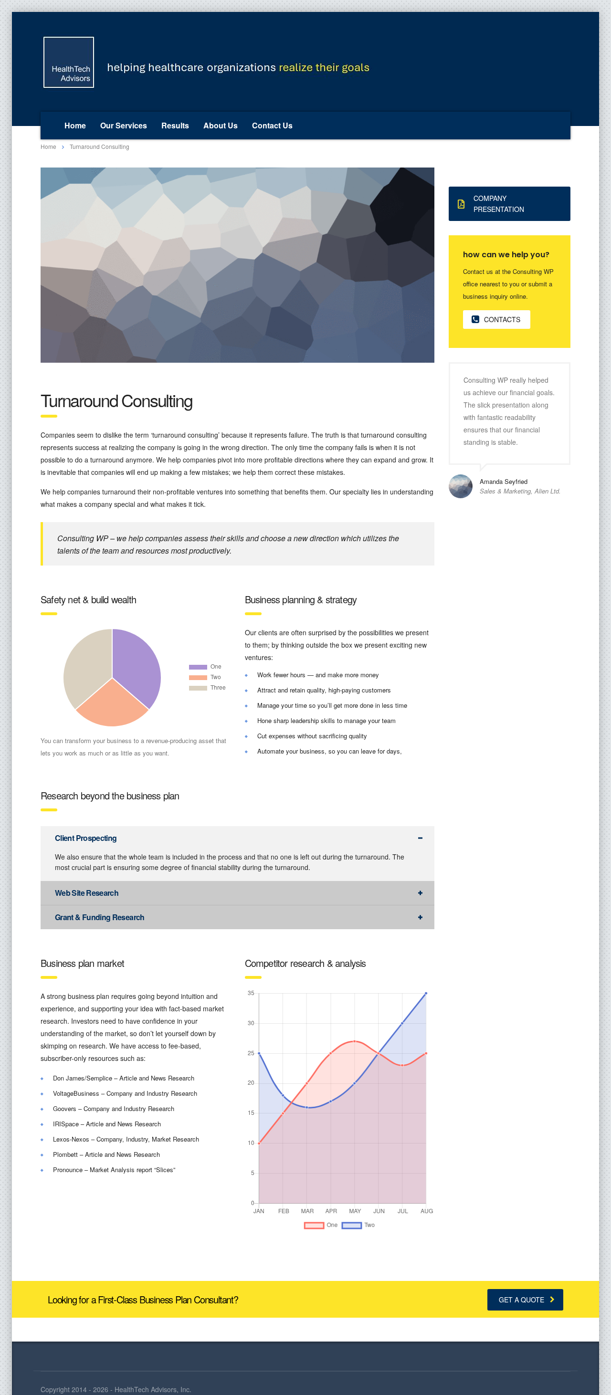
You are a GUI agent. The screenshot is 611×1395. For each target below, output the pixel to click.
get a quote (521, 1299)
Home (75, 125)
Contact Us (272, 125)
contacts (502, 319)
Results (175, 125)
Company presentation (499, 203)
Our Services (123, 125)
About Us (220, 125)
